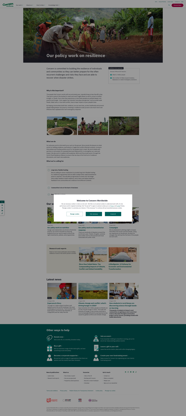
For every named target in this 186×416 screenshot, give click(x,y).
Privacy (112, 206)
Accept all (113, 214)
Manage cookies (74, 214)
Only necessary (94, 214)
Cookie (118, 206)
